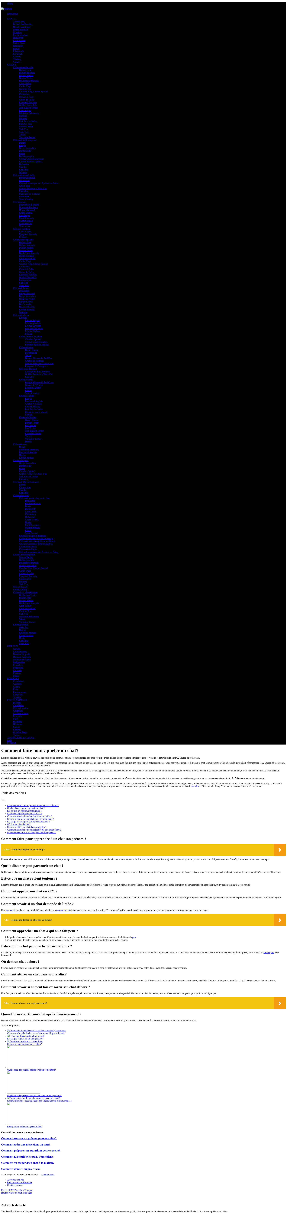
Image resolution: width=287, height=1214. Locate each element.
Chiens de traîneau (28, 546)
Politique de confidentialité (19, 1182)
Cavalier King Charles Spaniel (33, 91)
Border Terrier (32, 422)
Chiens (11, 64)
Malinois (23, 312)
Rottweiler (24, 196)
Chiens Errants (20, 589)
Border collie (25, 151)
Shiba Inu (23, 169)
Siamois (17, 56)
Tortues (16, 735)
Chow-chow (25, 487)
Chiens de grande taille (24, 175)
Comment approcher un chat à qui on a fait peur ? (30, 819)
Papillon (23, 116)
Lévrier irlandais (27, 309)
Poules (16, 676)
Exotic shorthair (20, 35)
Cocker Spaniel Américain (31, 159)
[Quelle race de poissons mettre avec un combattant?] (23, 1067)
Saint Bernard (25, 223)
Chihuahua (24, 94)
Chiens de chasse (21, 315)
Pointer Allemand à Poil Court (39, 363)
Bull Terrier (30, 425)
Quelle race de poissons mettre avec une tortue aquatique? (34, 1095)
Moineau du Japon (22, 659)
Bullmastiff (24, 180)
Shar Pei (23, 167)
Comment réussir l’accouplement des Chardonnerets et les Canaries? (39, 1101)
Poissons (13, 678)
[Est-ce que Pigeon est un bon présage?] (26, 1036)
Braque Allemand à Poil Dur (38, 358)
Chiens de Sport (20, 460)
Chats (11, 19)
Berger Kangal (26, 301)
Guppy (16, 686)
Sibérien (17, 59)
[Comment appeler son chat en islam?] (25, 1041)
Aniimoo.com (47, 1174)
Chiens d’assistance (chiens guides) (35, 544)
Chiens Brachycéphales (24, 554)
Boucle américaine (22, 27)
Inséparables (19, 662)
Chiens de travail (21, 495)
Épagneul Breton (33, 387)
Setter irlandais (26, 199)
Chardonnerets (20, 651)
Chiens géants (19, 202)
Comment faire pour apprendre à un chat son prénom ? (33, 805)
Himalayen (18, 37)
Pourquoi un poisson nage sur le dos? (24, 1126)
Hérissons (17, 724)
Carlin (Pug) (25, 86)
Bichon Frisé (25, 70)
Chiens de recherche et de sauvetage (36, 538)
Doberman (30, 517)
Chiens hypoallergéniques (25, 592)
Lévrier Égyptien (33, 326)
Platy (15, 689)
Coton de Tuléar (26, 99)
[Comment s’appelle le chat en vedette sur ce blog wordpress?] (36, 1030)
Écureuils (17, 716)
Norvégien (18, 46)
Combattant (18, 681)
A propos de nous (15, 1179)
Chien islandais (26, 635)
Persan (16, 48)
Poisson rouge (19, 692)
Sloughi (28, 334)
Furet (15, 719)
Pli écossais (18, 51)
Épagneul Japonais (28, 102)
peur (134, 937)
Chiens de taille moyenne (25, 140)
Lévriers (23, 317)
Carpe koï (17, 694)
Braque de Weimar (34, 385)
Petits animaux (17, 700)
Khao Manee (19, 40)
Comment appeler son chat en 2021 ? (24, 813)
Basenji (22, 142)
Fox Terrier (30, 428)
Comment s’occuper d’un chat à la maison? (27, 1162)
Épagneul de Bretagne (35, 366)
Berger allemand (27, 177)
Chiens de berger (21, 288)
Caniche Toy (25, 89)
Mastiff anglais (26, 221)
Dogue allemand (27, 210)
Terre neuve (24, 226)
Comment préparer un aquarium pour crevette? (30, 1150)
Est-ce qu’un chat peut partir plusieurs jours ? (28, 821)
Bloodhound (31, 352)
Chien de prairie (20, 708)
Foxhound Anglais (34, 401)
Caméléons (18, 705)
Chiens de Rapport (28, 369)
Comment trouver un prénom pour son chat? (29, 1138)
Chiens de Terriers (27, 417)
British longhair (20, 29)
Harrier (22, 455)
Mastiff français (26, 218)
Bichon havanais (27, 72)
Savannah (17, 54)
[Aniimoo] (6, 8)
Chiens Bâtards (20, 587)
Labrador (23, 191)
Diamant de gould (21, 654)
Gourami (17, 684)
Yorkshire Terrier (27, 137)
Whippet (23, 172)
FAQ (9, 740)
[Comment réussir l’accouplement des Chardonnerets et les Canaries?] (33, 1098)
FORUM (11, 743)
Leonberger (24, 215)
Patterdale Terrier (33, 433)
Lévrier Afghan (32, 331)
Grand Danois (25, 212)
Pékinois (23, 118)
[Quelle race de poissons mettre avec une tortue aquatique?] (23, 1093)
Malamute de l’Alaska (29, 194)
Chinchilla (18, 711)
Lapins (16, 727)
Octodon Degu (20, 732)
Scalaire (17, 697)
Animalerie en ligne (20, 737)
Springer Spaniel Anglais (37, 344)
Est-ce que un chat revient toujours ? (24, 811)
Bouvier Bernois (27, 307)
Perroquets (18, 667)
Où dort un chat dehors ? (18, 824)
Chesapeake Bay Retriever (37, 371)
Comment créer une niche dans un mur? (26, 1144)
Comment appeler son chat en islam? (24, 1044)
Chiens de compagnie (23, 239)
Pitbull (28, 530)
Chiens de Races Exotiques (26, 482)
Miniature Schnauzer (29, 113)
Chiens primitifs (20, 624)
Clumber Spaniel (33, 339)
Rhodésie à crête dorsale (36, 412)
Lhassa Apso (25, 110)
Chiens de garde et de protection (34, 498)
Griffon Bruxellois (27, 105)
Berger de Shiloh (27, 299)
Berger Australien (27, 148)
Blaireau (17, 702)
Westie (28, 441)
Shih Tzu (23, 129)
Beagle (22, 145)
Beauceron (24, 291)
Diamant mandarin (22, 657)
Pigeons (17, 673)
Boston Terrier (26, 78)
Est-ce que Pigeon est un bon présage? (25, 1038)
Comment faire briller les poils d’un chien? (27, 1156)
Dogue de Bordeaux (28, 207)
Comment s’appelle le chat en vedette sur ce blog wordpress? (36, 1033)
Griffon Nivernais (33, 404)
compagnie (269, 952)
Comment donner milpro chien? (21, 1168)
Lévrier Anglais (32, 320)
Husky (28, 522)
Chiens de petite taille (23, 67)
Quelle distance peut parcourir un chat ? (26, 808)
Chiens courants (26, 396)
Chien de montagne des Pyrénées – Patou (38, 183)
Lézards (17, 729)
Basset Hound (31, 350)
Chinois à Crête (26, 97)
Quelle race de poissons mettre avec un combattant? (31, 1069)
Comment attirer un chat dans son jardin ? (26, 827)
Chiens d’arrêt (25, 379)
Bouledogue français (29, 81)
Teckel (22, 134)
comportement (63, 910)
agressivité (11, 910)
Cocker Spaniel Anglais (30, 161)
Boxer (22, 153)
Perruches (17, 665)
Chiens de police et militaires (32, 536)
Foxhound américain (29, 449)
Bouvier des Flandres (29, 204)
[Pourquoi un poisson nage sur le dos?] (23, 1124)
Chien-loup (24, 186)
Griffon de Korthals (34, 361)
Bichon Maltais (26, 75)
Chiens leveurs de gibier (30, 336)
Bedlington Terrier (27, 595)
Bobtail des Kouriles (22, 24)
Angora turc (19, 21)
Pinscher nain (25, 124)
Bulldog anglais (26, 156)
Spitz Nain (24, 132)
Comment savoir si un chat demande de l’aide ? (29, 816)
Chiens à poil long (21, 229)
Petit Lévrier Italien (28, 121)
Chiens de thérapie (28, 549)
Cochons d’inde (20, 713)
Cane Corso (30, 511)
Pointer (28, 390)
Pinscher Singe (26, 126)
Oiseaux (12, 646)
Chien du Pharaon (27, 632)
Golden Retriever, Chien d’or (33, 188)
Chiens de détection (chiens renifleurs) (37, 541)
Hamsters (17, 721)
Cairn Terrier (25, 83)
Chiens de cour (20, 444)
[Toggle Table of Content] (3, 800)
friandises (195, 786)
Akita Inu (23, 627)
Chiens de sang (26, 347)
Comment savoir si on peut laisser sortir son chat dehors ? (34, 829)
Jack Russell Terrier (28, 107)
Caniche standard (27, 258)
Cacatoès (17, 670)
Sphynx (16, 62)
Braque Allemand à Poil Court (39, 382)
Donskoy (17, 32)
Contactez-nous (14, 1185)
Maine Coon (19, 43)
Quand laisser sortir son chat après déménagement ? (31, 832)
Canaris (16, 649)
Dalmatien (24, 164)
